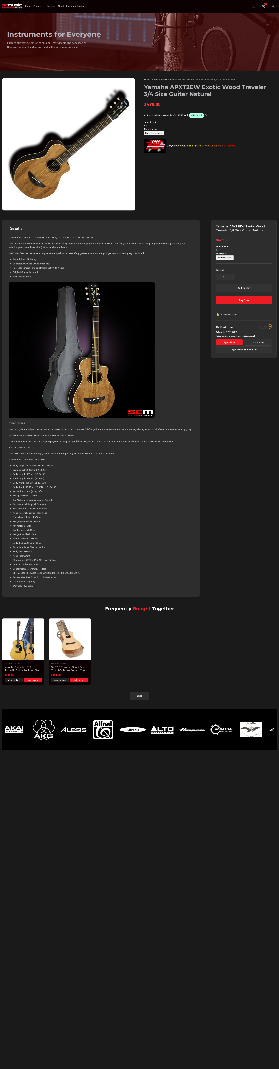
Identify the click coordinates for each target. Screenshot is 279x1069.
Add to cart (244, 287)
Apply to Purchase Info (244, 349)
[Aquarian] (181, 729)
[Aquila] (211, 729)
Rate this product (154, 133)
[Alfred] (63, 729)
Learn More (258, 342)
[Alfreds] (93, 729)
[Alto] (122, 729)
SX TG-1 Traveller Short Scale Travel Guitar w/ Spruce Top (68, 669)
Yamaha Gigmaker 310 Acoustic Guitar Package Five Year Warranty (22, 670)
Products (37, 6)
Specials (51, 6)
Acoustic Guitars (168, 79)
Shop (146, 79)
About (61, 6)
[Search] (253, 6)
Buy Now (244, 300)
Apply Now (229, 342)
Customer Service (75, 6)
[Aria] (241, 729)
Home (28, 6)
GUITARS (155, 79)
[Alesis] (33, 729)
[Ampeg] (152, 729)
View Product (14, 680)
